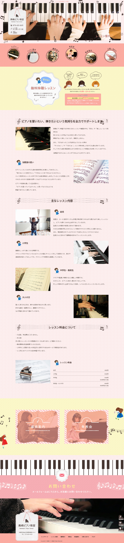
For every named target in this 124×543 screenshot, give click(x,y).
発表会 (71, 55)
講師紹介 (52, 55)
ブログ (93, 536)
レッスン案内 (33, 55)
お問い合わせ (110, 55)
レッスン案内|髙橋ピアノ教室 (62, 1)
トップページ (13, 55)
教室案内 (91, 55)
